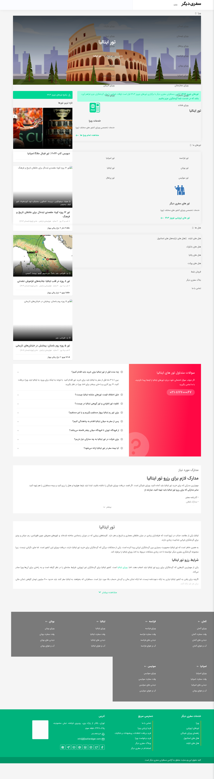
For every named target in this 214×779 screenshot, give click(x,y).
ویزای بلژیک (109, 26)
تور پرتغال (110, 178)
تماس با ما (196, 288)
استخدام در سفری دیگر (141, 748)
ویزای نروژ (110, 36)
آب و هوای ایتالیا (98, 646)
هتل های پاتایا (195, 255)
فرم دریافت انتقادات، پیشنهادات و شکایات (133, 733)
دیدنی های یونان (47, 640)
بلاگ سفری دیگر (193, 280)
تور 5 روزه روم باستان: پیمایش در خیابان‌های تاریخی (43, 346)
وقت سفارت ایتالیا (97, 634)
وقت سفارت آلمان (199, 634)
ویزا (199, 13)
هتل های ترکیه (179, 238)
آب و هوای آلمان (199, 646)
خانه (175, 5)
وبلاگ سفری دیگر (143, 743)
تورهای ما (197, 145)
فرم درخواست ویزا (143, 738)
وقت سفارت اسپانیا (198, 679)
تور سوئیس (183, 178)
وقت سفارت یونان (47, 634)
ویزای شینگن (182, 26)
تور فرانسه (183, 158)
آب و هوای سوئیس (148, 690)
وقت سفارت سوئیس (147, 679)
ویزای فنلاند (183, 105)
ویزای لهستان (182, 36)
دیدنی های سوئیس (147, 685)
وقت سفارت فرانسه (148, 634)
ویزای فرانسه (182, 56)
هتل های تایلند (194, 238)
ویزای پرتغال (183, 46)
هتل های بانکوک (193, 246)
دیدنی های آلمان (199, 640)
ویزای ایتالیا (110, 56)
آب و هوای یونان (47, 646)
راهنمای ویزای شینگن (190, 733)
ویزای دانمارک (182, 95)
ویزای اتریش (109, 85)
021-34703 (96, 734)
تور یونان (184, 168)
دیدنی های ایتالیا (98, 640)
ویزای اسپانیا (183, 75)
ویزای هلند (110, 65)
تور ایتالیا (111, 168)
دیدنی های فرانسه (148, 640)
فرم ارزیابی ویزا (144, 728)
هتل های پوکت (194, 263)
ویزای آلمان (110, 46)
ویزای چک (110, 95)
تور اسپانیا (110, 158)
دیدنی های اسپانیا (198, 685)
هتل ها (198, 227)
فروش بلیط (196, 271)
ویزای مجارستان (181, 85)
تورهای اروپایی (192, 728)
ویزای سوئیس (108, 75)
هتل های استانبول (165, 238)
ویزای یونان (183, 65)
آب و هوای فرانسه (148, 646)
